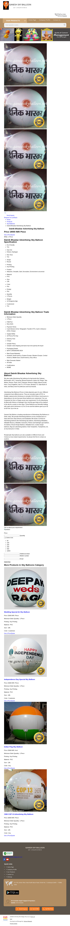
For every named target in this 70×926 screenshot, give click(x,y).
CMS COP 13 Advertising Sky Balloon (18, 814)
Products (9, 221)
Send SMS (36, 909)
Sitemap (9, 877)
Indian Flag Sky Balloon (13, 747)
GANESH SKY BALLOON (20, 5)
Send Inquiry (10, 215)
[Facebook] (4, 860)
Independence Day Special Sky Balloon (19, 679)
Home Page (32, 20)
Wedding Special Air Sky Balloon (17, 612)
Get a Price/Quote (9, 235)
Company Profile (44, 20)
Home (8, 219)
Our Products (13, 21)
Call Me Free (49, 909)
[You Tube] (7, 860)
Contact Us (56, 20)
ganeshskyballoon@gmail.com (12, 857)
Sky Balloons (11, 223)
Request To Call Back (10, 217)
